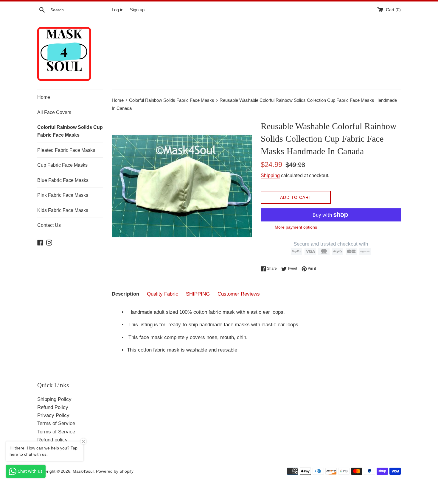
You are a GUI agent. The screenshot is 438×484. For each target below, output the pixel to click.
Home (43, 97)
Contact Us (49, 225)
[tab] (125, 295)
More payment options (296, 227)
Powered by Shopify (114, 471)
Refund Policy (52, 407)
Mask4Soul (83, 471)
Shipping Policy (54, 399)
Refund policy (52, 440)
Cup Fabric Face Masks (62, 165)
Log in (117, 9)
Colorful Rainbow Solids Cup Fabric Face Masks (70, 131)
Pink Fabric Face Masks (62, 195)
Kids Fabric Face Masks (62, 210)
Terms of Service (56, 423)
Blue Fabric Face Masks (62, 180)
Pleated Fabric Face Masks (66, 150)
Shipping (270, 175)
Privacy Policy (53, 415)
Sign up (137, 9)
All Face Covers (54, 112)
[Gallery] (182, 185)
